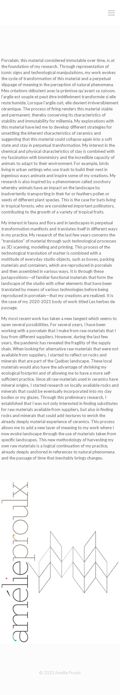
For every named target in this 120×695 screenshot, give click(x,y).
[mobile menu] (111, 12)
